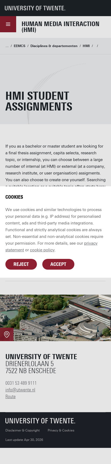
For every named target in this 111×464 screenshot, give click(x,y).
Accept (58, 264)
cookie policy (42, 250)
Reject (21, 264)
